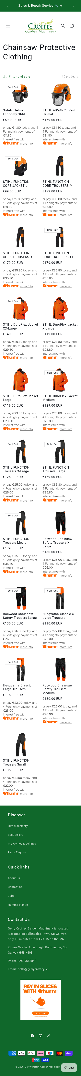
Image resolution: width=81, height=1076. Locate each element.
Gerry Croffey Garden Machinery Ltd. (45, 1067)
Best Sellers (15, 834)
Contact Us (15, 886)
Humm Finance (18, 904)
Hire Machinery (18, 825)
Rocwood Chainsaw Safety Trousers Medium (57, 689)
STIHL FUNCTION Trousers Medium (16, 540)
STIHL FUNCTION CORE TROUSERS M (57, 183)
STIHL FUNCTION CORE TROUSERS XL (18, 255)
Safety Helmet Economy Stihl (14, 112)
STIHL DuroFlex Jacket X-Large (59, 326)
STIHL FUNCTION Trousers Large (55, 469)
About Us (14, 878)
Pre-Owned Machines (22, 843)
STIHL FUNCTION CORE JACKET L (16, 183)
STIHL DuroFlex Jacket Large (20, 398)
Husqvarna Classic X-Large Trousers (58, 616)
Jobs (11, 895)
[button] (8, 25)
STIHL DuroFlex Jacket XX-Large (20, 326)
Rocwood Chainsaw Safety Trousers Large (20, 616)
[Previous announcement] (7, 5)
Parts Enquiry (17, 852)
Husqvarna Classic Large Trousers (17, 687)
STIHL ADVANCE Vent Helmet (58, 112)
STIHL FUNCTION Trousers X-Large (16, 469)
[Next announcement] (73, 5)
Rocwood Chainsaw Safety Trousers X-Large (57, 542)
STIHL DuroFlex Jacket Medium (59, 398)
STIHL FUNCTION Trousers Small (16, 762)
